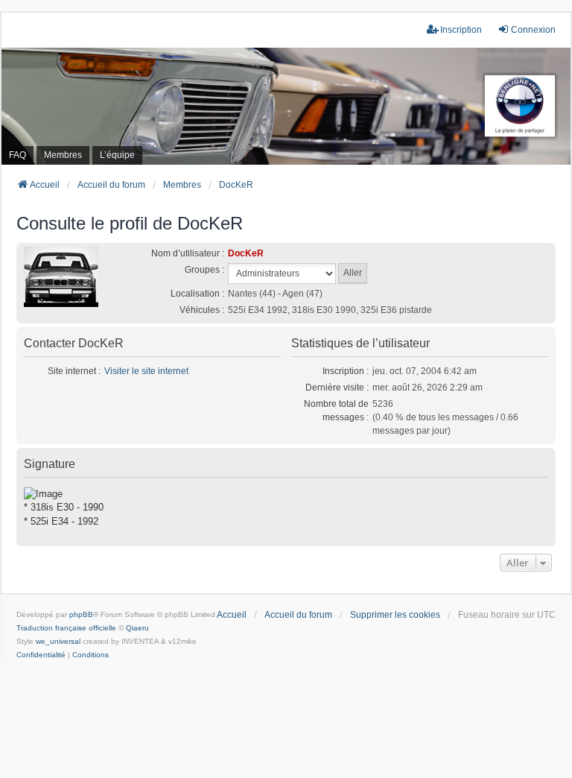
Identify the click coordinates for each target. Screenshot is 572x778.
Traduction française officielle (66, 628)
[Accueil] (286, 106)
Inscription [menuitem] (461, 30)
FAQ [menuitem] (17, 155)
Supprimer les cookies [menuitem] (395, 615)
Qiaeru (137, 628)
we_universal (58, 641)
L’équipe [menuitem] (117, 155)
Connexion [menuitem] (533, 30)
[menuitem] (41, 655)
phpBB (81, 614)
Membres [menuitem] (63, 155)
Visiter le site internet (146, 371)
